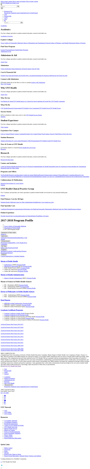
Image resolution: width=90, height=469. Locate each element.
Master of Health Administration (12, 275)
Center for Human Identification (9, 166)
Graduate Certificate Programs (12, 310)
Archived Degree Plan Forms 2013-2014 (12, 333)
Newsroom (7, 449)
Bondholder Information (11, 424)
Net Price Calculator (29, 75)
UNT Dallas (7, 412)
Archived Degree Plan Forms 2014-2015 (12, 330)
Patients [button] (3, 185)
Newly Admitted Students (17, 256)
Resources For (8, 385)
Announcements (5, 241)
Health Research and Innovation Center (16, 175)
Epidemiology (8, 264)
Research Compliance (69, 175)
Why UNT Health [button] (6, 84)
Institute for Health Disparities (46, 166)
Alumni (36, 13)
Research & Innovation (7, 160)
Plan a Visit (24, 237)
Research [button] (3, 149)
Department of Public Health (12, 228)
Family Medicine (10, 202)
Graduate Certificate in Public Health (14, 313)
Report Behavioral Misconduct (12, 438)
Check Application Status (8, 69)
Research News (5, 183)
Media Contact (8, 448)
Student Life (4, 141)
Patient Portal (35, 216)
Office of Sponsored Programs (26, 176)
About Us (3, 234)
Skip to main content (6, 1)
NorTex (3, 175)
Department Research (7, 253)
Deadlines (18, 237)
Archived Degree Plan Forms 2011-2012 (12, 339)
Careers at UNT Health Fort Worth (14, 425)
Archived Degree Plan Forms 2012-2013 (12, 336)
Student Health (33, 202)
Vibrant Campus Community (18, 134)
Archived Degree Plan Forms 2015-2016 (12, 327)
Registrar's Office (26, 141)
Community (4, 244)
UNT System (8, 414)
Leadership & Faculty (42, 101)
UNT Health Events (55, 108)
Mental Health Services (10, 428)
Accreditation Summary (10, 422)
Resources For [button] (8, 11)
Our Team (3, 246)
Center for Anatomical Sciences (63, 166)
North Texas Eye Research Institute (28, 166)
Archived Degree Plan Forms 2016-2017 (12, 324)
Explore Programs (6, 50)
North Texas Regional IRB (10, 176)
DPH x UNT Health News (19, 243)
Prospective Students (10, 13)
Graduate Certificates (13, 251)
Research (6, 381)
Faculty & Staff (29, 13)
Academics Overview (7, 36)
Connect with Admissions (38, 82)
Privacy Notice (8, 435)
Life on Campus (5, 134)
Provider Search (5, 216)
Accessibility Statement (10, 420)
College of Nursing (80, 43)
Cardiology (4, 209)
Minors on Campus (9, 430)
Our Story (33, 101)
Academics (7, 377)
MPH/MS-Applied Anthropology (13, 303)
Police (6, 451)
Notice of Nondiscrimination (12, 432)
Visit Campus (4, 127)
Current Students (20, 13)
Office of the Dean (6, 248)
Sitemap (6, 452)
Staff (16, 248)
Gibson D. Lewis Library (15, 141)
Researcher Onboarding (82, 176)
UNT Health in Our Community (30, 108)
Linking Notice (8, 436)
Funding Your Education (7, 75)
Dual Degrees (22, 251)
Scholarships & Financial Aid (43, 75)
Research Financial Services (68, 176)
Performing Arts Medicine (31, 209)
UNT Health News (44, 108)
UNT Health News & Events (27, 147)
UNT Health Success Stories (34, 115)
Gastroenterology (19, 209)
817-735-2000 (5, 393)
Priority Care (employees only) (45, 202)
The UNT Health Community (56, 101)
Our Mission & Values (7, 101)
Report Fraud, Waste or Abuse (12, 454)
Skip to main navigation (19, 1)
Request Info (7, 16)
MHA (5, 251)
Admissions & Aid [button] (6, 51)
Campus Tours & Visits (33, 69)
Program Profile (21, 264)
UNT (5, 410)
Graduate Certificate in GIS (11, 315)
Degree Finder (15, 50)
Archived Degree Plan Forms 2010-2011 (12, 342)
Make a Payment (44, 216)
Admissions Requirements (8, 237)
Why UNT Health (9, 383)
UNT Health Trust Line (10, 427)
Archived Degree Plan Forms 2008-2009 (12, 349)
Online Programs (23, 50)
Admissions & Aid (9, 380)
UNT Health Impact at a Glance (22, 101)
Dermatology (10, 209)
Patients (3, 195)
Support (6, 374)
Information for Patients (25, 216)
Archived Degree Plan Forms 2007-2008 (12, 350)
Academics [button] (4, 25)
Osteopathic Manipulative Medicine (48, 209)
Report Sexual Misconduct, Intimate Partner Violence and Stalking (22, 456)
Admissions (4, 236)
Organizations (35, 141)
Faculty (13, 248)
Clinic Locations (14, 216)
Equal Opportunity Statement (12, 433)
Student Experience (9, 378)
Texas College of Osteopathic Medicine (12, 43)
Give (5, 19)
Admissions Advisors (21, 69)
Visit (5, 14)
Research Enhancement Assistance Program (51, 175)
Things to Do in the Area (65, 134)
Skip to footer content (32, 1)
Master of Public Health (9, 261)
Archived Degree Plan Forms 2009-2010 (12, 345)
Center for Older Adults (12, 168)
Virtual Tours (41, 134)
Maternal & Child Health (11, 266)
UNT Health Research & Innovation (11, 108)
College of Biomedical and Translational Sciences (36, 43)
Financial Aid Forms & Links (59, 75)
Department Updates (6, 243)
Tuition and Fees (19, 75)
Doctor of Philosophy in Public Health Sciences (17, 292)
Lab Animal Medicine (33, 175)
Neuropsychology (76, 209)
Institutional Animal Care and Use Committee (47, 176)
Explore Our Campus (32, 134)
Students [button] (3, 116)
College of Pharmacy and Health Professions (62, 43)
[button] (1, 4)
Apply (6, 17)
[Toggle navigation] (2, 8)
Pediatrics (3, 202)
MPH (2, 251)
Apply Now (4, 62)
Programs (3, 249)
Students (3, 254)
